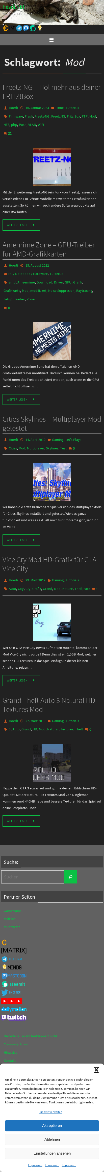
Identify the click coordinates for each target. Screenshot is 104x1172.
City (21, 572)
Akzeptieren (52, 1125)
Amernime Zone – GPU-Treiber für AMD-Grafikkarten (49, 244)
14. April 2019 (35, 426)
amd (12, 274)
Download (44, 274)
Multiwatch (12, 906)
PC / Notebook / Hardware (28, 267)
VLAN (32, 122)
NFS (6, 122)
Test (63, 434)
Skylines (52, 434)
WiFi (41, 122)
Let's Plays (73, 426)
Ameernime (26, 274)
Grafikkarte (12, 281)
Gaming (58, 426)
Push (23, 122)
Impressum (35, 1165)
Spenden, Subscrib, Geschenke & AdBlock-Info (38, 1056)
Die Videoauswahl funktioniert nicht (30, 1016)
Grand (47, 572)
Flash (29, 114)
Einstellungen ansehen (52, 1153)
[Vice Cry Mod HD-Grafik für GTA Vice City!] (52, 604)
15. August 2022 (37, 260)
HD (35, 710)
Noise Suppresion (61, 281)
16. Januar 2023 (37, 107)
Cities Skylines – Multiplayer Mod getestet (52, 411)
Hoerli (13, 107)
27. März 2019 (35, 702)
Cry (28, 572)
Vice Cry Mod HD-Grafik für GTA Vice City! (49, 548)
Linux (60, 107)
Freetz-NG (42, 114)
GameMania (12, 890)
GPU (68, 274)
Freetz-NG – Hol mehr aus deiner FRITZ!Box (52, 91)
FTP (85, 114)
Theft (78, 572)
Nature (67, 572)
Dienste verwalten (50, 1112)
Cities (13, 434)
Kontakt (10, 1040)
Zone (31, 289)
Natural (53, 710)
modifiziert (38, 281)
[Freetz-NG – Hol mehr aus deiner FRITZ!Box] (52, 162)
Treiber (19, 289)
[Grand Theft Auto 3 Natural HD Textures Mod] (52, 742)
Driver (58, 274)
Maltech (10, 898)
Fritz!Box (73, 114)
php (14, 122)
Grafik (77, 274)
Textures (66, 710)
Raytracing (84, 281)
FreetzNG (58, 114)
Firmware (16, 114)
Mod (92, 114)
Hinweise (10, 1032)
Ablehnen (52, 1139)
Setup (8, 289)
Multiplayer (35, 434)
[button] (96, 1069)
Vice (87, 572)
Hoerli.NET (13, 7)
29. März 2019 (35, 564)
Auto (12, 572)
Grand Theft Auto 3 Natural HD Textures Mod (49, 686)
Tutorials (72, 107)
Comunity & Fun (16, 1024)
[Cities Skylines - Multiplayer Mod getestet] (52, 466)
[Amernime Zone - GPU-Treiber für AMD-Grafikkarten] (52, 329)
